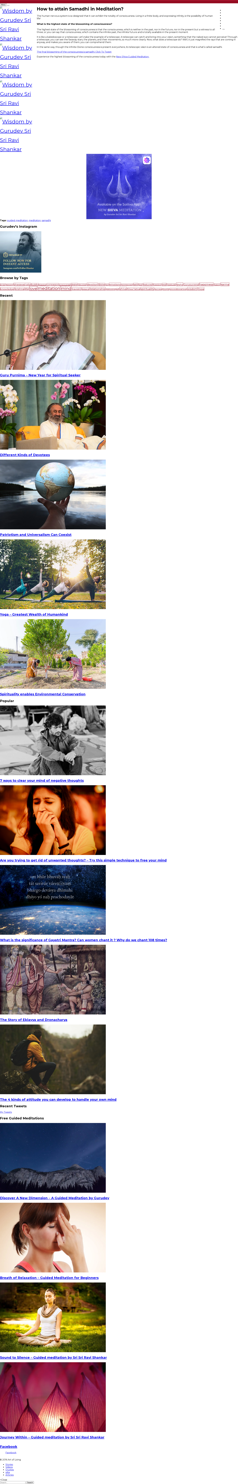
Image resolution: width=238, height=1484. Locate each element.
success (158, 289)
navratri (76, 288)
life (27, 289)
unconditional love (178, 289)
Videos (9, 1467)
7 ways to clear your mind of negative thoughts (42, 780)
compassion (53, 284)
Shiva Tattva (133, 289)
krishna (19, 288)
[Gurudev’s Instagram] (20, 272)
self (117, 289)
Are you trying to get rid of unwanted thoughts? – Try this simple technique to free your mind (83, 860)
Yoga (201, 288)
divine (101, 284)
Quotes (10, 1469)
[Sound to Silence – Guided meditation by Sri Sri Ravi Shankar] (53, 1351)
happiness (206, 284)
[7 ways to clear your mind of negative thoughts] (53, 774)
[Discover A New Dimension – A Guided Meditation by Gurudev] (53, 1192)
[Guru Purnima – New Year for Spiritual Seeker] (53, 369)
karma (225, 284)
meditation (35, 220)
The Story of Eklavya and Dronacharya (33, 1020)
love (33, 288)
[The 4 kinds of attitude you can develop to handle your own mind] (53, 1093)
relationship (98, 288)
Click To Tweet (103, 52)
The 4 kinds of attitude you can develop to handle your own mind (58, 1099)
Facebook (8, 1447)
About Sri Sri (230, 26)
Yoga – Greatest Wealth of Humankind (34, 614)
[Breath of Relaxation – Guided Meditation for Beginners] (53, 1271)
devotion (92, 284)
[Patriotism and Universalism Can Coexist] (53, 528)
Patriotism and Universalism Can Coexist (35, 535)
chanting (43, 285)
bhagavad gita (22, 284)
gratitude (171, 284)
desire (74, 284)
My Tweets (6, 1112)
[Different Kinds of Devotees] (53, 449)
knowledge (7, 288)
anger (3, 285)
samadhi (46, 220)
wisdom (192, 288)
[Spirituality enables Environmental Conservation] (53, 688)
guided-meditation (17, 220)
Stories (9, 1464)
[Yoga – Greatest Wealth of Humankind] (53, 608)
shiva (123, 288)
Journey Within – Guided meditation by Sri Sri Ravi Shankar (52, 1437)
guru (179, 284)
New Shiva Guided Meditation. (132, 56)
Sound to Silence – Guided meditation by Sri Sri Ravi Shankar (53, 1357)
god (164, 284)
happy (217, 285)
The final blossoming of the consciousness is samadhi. (66, 52)
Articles (10, 1475)
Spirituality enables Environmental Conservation (43, 694)
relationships (110, 289)
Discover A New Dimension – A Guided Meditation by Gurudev (54, 1198)
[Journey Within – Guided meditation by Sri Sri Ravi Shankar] (53, 1431)
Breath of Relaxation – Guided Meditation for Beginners (49, 1278)
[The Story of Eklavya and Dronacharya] (53, 1013)
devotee (82, 285)
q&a (8, 1472)
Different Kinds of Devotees (25, 455)
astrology (9, 285)
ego (107, 285)
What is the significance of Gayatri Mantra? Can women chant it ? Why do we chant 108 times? (83, 940)
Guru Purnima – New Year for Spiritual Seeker (40, 375)
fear (140, 285)
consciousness (65, 285)
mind (66, 288)
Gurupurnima (191, 284)
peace (85, 288)
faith (135, 284)
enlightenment (127, 285)
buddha (35, 284)
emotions (115, 284)
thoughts (166, 289)
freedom (157, 285)
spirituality (147, 288)
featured (147, 284)
